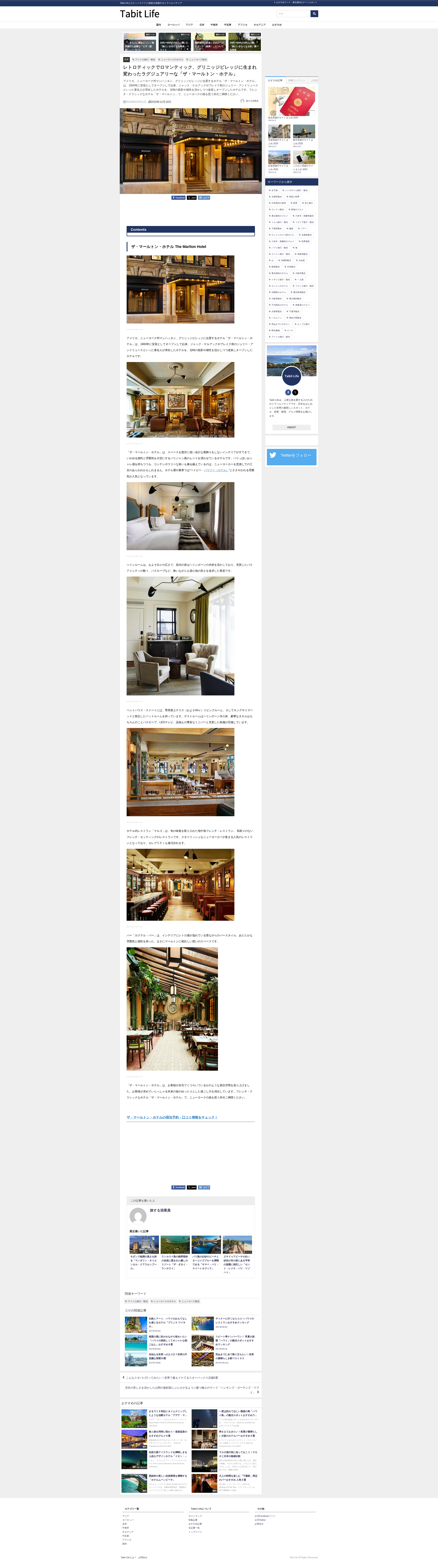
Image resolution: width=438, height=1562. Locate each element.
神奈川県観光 (295, 318)
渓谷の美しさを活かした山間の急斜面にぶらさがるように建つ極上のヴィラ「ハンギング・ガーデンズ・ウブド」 (192, 1390)
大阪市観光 (300, 273)
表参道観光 (302, 254)
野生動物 (276, 330)
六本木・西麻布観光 (304, 216)
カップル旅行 (303, 324)
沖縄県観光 (286, 260)
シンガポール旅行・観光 (296, 190)
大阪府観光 (277, 299)
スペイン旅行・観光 (281, 254)
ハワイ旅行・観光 (280, 248)
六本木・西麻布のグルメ (283, 241)
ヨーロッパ (173, 24)
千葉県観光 (277, 229)
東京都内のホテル (280, 273)
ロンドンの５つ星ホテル (283, 235)
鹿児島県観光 (299, 292)
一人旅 (300, 280)
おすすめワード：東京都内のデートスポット (296, 2)
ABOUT (291, 427)
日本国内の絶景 (279, 203)
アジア (189, 24)
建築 (291, 229)
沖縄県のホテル (279, 292)
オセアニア (260, 24)
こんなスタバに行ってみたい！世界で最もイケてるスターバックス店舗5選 (172, 1377)
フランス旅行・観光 (304, 286)
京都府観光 (306, 235)
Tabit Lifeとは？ (128, 1557)
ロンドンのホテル (280, 286)
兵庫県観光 (277, 311)
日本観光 (291, 267)
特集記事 (193, 1520)
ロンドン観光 (278, 210)
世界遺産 (305, 241)
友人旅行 (309, 203)
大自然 (302, 260)
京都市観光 (277, 197)
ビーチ (290, 330)
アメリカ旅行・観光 (145, 59)
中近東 (227, 24)
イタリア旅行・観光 (304, 222)
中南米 (214, 24)
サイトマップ (195, 1516)
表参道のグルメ (302, 305)
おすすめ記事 (195, 1524)
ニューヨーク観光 (198, 59)
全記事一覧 (194, 1528)
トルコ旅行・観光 (280, 222)
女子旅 (275, 190)
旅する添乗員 (252, 101)
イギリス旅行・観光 (281, 280)
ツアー (304, 229)
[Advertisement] (191, 212)
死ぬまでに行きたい (281, 324)
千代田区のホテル (280, 305)
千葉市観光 (294, 311)
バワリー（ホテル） (216, 470)
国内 (158, 24)
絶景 (295, 203)
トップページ (195, 1532)
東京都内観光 (295, 299)
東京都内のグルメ (280, 216)
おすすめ (277, 24)
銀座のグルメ (297, 210)
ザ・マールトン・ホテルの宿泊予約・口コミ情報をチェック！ (172, 1117)
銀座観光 (276, 267)
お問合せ (259, 1524)
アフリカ (242, 24)
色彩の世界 (294, 197)
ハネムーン (277, 318)
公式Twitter (260, 1520)
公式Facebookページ (265, 1516)
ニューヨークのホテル (172, 59)
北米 (201, 24)
